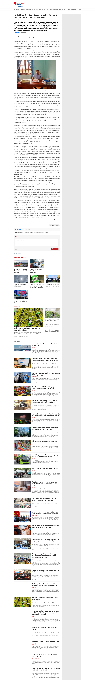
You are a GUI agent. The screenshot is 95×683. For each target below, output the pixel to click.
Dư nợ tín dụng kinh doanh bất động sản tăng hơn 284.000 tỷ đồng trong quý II (45, 428)
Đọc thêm (17, 341)
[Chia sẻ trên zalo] (26, 229)
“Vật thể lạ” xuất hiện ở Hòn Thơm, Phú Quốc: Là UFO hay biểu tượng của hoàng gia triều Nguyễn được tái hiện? (45, 612)
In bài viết (23, 32)
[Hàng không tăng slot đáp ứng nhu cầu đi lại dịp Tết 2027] (22, 348)
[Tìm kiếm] (78, 9)
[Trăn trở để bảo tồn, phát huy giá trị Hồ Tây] (22, 473)
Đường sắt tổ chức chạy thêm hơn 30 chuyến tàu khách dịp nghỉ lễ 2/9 (52, 332)
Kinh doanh (34, 347)
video (62, 9)
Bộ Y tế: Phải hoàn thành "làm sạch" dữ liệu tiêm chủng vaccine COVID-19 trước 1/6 (37, 286)
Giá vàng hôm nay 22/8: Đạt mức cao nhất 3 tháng (45, 628)
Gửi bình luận (54, 248)
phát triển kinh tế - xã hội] (23, 232)
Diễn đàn (33, 444)
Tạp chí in (65, 9)
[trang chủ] (14, 9)
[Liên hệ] (29, 229)
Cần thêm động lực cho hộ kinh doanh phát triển (45, 442)
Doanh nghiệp (34, 515)
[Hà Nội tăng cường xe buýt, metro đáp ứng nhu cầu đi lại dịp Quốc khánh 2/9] (22, 459)
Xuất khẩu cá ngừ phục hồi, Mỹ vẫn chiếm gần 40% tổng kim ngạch (46, 374)
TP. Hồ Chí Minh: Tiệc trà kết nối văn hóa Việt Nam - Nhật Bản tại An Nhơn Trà (45, 526)
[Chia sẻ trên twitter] (24, 229)
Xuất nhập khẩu (35, 376)
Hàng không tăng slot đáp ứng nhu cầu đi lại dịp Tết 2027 (45, 344)
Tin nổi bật (17, 307)
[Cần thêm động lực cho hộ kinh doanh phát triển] (22, 445)
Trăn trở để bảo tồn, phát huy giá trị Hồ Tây (45, 468)
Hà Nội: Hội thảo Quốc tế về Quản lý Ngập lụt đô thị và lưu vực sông (45, 571)
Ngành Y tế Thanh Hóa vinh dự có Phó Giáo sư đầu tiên (52, 285)
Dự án (33, 616)
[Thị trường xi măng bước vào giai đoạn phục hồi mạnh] (22, 645)
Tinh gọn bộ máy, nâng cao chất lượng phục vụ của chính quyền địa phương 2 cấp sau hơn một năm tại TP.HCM (45, 555)
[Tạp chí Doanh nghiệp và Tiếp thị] (20, 3)
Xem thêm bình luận (17, 253)
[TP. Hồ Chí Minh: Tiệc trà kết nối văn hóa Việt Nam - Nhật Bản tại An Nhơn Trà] (22, 530)
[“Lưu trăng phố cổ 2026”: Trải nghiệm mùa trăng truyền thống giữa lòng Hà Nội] (22, 391)
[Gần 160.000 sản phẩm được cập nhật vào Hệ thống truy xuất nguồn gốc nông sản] (22, 405)
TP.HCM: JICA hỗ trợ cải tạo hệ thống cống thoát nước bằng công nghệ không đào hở (45, 512)
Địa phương (34, 529)
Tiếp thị (17, 9)
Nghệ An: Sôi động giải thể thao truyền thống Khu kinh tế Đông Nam (20, 271)
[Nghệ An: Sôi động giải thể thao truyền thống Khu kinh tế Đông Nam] (21, 263)
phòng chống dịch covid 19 (39, 232)
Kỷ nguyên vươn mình (72, 9)
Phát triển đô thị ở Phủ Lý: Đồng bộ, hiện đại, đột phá (26, 37)
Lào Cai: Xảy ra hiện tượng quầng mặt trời (20, 285)
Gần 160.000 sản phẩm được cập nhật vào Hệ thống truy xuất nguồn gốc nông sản (45, 401)
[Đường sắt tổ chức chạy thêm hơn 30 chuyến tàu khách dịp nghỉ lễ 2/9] (22, 673)
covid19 (46, 232)
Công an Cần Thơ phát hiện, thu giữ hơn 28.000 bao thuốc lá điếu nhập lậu (44, 499)
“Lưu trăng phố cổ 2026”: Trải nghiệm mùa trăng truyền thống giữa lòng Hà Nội (45, 387)
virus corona (30, 232)
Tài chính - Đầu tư (35, 431)
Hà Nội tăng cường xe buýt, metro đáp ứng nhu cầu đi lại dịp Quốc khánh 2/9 (45, 455)
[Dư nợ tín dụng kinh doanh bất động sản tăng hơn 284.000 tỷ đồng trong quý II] (22, 432)
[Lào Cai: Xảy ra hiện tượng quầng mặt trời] (21, 279)
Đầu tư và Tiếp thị (35, 658)
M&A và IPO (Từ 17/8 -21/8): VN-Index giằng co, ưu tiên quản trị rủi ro (45, 655)
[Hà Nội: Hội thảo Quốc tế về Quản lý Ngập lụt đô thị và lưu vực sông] (22, 575)
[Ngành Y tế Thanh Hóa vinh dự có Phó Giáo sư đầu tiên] (53, 279)
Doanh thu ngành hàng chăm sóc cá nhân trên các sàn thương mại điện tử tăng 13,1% (45, 359)
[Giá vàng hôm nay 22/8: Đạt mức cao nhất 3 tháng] (22, 632)
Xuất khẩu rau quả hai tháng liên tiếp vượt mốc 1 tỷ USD (27, 329)
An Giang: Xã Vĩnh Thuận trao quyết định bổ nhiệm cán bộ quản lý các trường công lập (45, 584)
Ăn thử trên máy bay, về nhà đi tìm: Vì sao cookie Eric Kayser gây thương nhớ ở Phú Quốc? (44, 483)
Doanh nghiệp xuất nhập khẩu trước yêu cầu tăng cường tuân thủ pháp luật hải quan (45, 540)
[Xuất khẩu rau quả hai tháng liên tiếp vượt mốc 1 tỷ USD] (28, 317)
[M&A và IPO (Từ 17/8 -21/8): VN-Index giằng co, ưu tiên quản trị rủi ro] (22, 659)
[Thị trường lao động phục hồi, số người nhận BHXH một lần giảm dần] (21, 294)
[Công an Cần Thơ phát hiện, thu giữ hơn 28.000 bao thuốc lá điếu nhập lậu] (22, 503)
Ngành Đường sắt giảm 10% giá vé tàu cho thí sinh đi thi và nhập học (36, 271)
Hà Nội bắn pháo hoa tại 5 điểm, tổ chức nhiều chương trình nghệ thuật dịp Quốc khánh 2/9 (46, 414)
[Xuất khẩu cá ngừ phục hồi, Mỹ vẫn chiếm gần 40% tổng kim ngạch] (22, 377)
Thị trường (34, 631)
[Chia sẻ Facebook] (17, 33)
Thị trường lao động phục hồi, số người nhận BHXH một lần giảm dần (21, 301)
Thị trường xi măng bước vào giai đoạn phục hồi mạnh (45, 642)
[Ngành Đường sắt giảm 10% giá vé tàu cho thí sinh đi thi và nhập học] (37, 263)
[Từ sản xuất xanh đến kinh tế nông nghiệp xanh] (52, 313)
